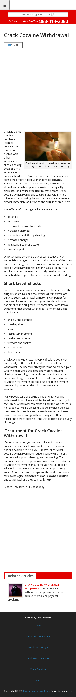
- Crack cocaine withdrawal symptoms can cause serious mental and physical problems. (36, 592)
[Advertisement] (38, 89)
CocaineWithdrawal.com (36, 691)
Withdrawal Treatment (37, 658)
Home (38, 625)
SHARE (14, 45)
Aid (38, 680)
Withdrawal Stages (38, 647)
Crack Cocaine (38, 669)
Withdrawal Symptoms (38, 636)
